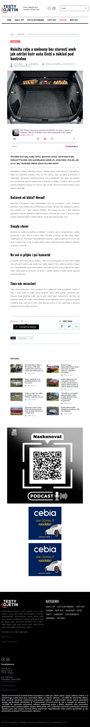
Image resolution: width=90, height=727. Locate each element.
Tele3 (64, 722)
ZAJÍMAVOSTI (58, 614)
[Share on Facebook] (62, 326)
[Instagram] (54, 8)
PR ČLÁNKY (61, 618)
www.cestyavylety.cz (10, 641)
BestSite (48, 722)
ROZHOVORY (70, 610)
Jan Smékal (34, 64)
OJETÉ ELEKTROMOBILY (65, 606)
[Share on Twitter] (69, 326)
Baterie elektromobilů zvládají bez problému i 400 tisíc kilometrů (70, 409)
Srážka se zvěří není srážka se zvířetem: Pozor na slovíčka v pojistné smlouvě (34, 395)
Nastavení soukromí (9, 690)
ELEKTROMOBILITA (72, 614)
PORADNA (49, 610)
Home (12, 34)
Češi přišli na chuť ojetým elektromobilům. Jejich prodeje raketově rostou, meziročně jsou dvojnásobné (69, 397)
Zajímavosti (20, 34)
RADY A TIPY (50, 606)
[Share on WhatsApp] (76, 326)
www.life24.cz (7, 637)
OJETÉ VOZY (80, 606)
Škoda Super (22, 338)
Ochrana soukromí (8, 685)
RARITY (48, 614)
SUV (31, 338)
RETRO (79, 610)
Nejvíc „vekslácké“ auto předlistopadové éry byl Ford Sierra (32, 381)
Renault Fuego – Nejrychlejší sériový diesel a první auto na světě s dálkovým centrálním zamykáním (70, 368)
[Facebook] (49, 8)
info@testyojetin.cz (8, 681)
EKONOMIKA (50, 618)
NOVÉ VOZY (59, 610)
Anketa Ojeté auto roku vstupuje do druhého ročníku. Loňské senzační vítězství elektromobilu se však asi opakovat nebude (69, 383)
